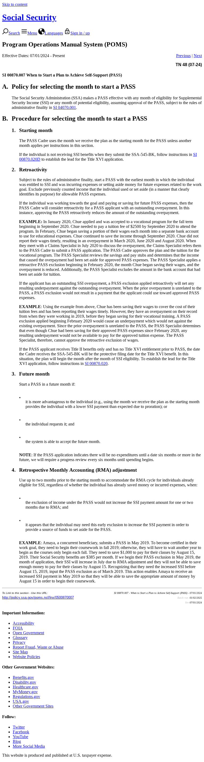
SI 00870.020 (96, 363)
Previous (183, 55)
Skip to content (14, 4)
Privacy (19, 642)
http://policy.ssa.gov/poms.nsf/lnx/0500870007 (38, 597)
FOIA (18, 628)
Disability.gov (24, 682)
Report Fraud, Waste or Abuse (38, 647)
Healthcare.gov (25, 687)
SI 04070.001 (64, 107)
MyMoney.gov (25, 691)
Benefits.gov (23, 677)
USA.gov (21, 701)
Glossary (20, 637)
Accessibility (23, 623)
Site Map (20, 652)
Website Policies (26, 656)
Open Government (28, 633)
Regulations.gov (26, 696)
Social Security (29, 17)
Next (198, 55)
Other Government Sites (33, 706)
